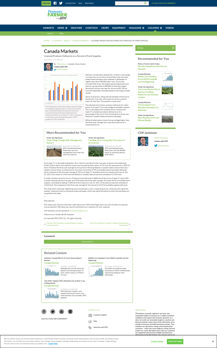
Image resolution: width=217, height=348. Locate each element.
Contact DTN (70, 3)
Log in (153, 3)
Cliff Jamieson (62, 64)
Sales (95, 321)
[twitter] (52, 311)
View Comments (87, 241)
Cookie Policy (53, 344)
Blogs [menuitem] (62, 33)
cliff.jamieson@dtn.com (78, 211)
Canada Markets (80, 41)
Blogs (66, 41)
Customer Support (100, 315)
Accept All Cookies (175, 341)
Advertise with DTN (100, 327)
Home (46, 41)
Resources (89, 3)
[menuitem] (48, 28)
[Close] (213, 341)
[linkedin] (70, 311)
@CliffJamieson (61, 69)
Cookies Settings (157, 341)
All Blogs (140, 48)
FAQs (80, 3)
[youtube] (61, 311)
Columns (50, 33)
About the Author (161, 138)
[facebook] (43, 311)
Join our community (167, 3)
